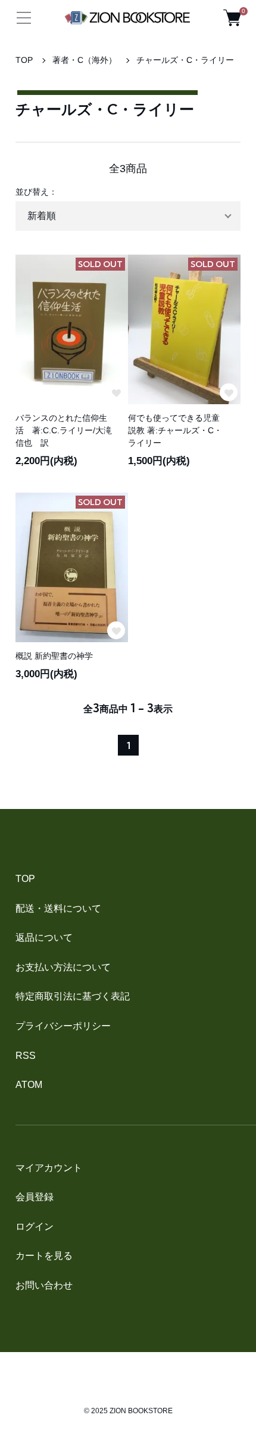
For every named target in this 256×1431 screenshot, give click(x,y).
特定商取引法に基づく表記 (72, 996)
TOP (24, 60)
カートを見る (44, 1256)
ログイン (34, 1226)
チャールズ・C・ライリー (185, 60)
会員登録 (34, 1197)
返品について (44, 937)
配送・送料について (58, 908)
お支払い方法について (63, 967)
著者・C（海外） (84, 60)
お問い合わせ (44, 1285)
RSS (25, 1056)
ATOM (28, 1085)
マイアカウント (48, 1168)
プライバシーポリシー (63, 1026)
